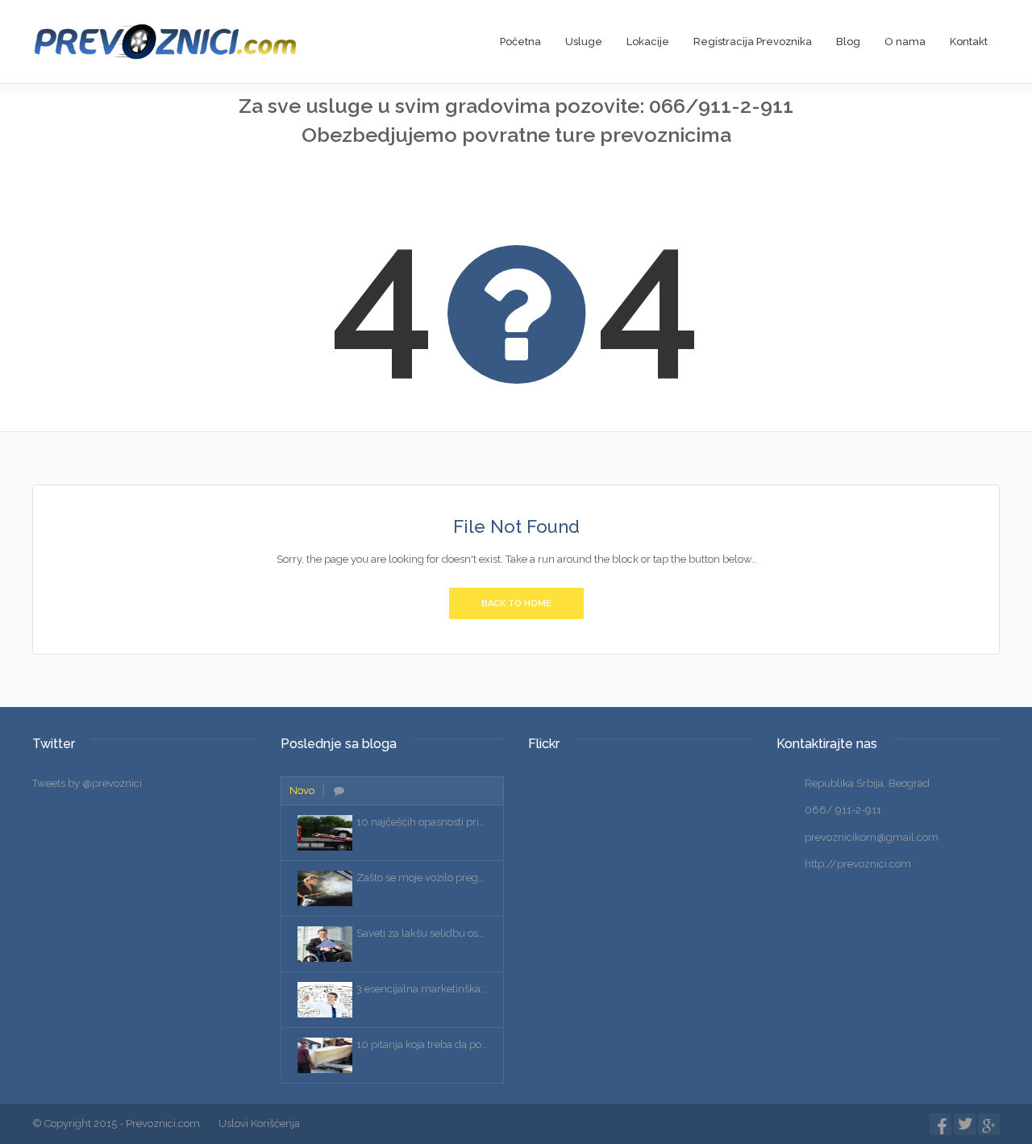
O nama (905, 41)
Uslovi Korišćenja (259, 1123)
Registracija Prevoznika (752, 41)
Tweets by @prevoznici (87, 783)
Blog (848, 41)
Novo (301, 790)
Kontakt (969, 41)
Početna (520, 41)
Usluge (583, 41)
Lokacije (647, 41)
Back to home (516, 603)
